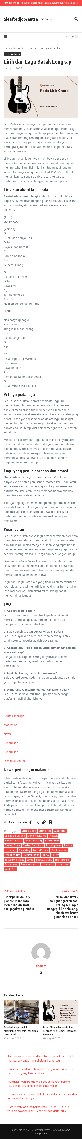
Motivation (10, 725)
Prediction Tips (12, 854)
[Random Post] (67, 36)
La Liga (68, 845)
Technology (19, 47)
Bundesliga (60, 830)
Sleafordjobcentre (21, 19)
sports (30, 859)
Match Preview (40, 850)
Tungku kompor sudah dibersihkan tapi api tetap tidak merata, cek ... (21, 1031)
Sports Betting (62, 859)
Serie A (45, 854)
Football (53, 835)
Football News (52, 840)
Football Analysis (14, 840)
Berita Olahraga (14, 716)
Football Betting (33, 840)
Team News (63, 864)
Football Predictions (33, 845)
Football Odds (12, 845)
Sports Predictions (30, 864)
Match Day (24, 850)
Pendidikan (11, 743)
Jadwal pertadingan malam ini (27, 769)
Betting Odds (29, 830)
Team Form (48, 864)
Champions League (15, 835)
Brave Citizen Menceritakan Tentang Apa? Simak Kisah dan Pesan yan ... (59, 1031)
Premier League (31, 854)
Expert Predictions (36, 835)
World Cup (10, 869)
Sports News (11, 864)
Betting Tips (45, 830)
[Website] (41, 973)
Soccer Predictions (14, 859)
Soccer (55, 854)
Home (7, 47)
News (7, 734)
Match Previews (59, 850)
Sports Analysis (44, 859)
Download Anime (15, 761)
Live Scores (10, 850)
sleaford (41, 966)
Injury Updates (53, 845)
